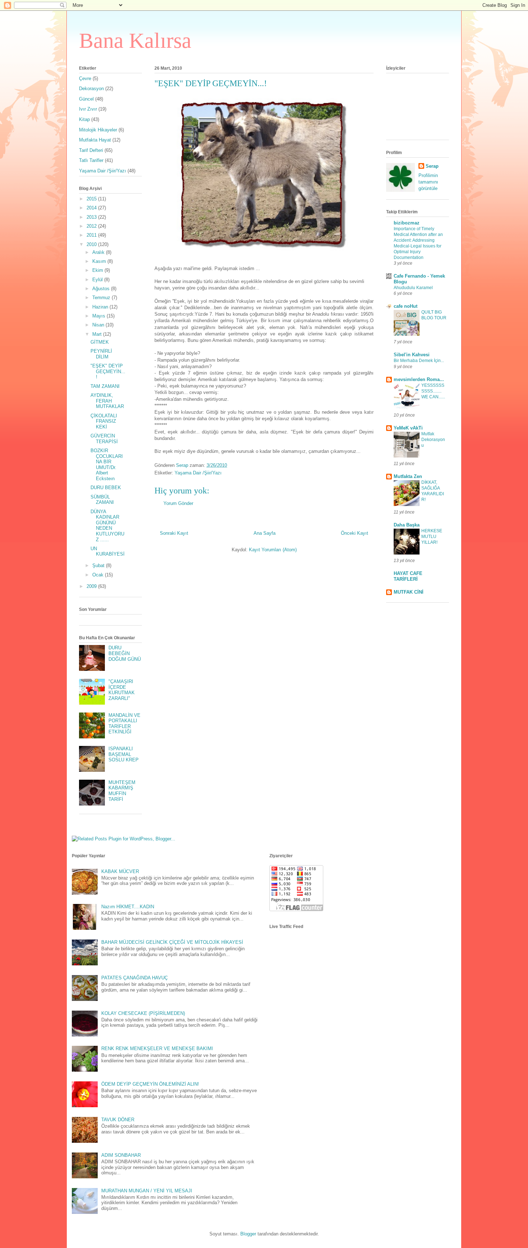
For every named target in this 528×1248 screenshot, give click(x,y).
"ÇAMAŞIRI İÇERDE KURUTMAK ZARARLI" (121, 690)
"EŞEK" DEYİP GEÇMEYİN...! (108, 371)
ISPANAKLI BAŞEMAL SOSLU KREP (123, 754)
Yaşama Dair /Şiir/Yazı (198, 472)
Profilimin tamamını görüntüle (428, 182)
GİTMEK (100, 342)
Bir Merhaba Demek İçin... (419, 360)
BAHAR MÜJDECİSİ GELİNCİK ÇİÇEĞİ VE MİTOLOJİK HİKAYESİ (172, 942)
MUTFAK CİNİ (408, 592)
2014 (92, 207)
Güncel (86, 99)
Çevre (85, 78)
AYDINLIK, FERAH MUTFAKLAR (107, 401)
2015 (92, 198)
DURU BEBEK (106, 487)
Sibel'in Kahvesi (412, 354)
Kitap (84, 119)
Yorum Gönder (178, 503)
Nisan (99, 325)
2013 (92, 217)
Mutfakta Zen (408, 476)
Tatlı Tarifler (91, 160)
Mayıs (99, 316)
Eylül (98, 279)
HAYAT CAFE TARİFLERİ (408, 576)
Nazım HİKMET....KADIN (127, 906)
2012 (92, 226)
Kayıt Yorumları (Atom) (273, 549)
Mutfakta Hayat (95, 140)
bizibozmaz (407, 223)
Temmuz (102, 297)
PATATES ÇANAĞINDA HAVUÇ (134, 977)
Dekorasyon (91, 88)
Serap (432, 166)
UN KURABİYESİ (108, 551)
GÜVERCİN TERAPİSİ (104, 438)
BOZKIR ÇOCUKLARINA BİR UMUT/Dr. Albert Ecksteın (107, 464)
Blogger (248, 1234)
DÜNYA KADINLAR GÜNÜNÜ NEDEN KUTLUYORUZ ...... (107, 525)
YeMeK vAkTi (408, 428)
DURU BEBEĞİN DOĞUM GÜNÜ (124, 653)
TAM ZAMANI (105, 386)
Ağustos (101, 288)
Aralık (99, 252)
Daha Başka (407, 525)
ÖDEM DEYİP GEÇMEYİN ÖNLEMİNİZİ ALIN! (150, 1084)
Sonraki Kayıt (174, 533)
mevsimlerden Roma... (419, 379)
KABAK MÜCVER (120, 871)
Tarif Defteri (91, 150)
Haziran (101, 307)
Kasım (99, 261)
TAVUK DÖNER (117, 1119)
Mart (97, 334)
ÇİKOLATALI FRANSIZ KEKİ (104, 421)
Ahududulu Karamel (413, 287)
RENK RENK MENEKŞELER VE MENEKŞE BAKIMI (157, 1048)
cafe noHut (405, 306)
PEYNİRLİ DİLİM (101, 353)
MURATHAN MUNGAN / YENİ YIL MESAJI (146, 1190)
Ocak (98, 574)
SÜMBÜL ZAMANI (102, 499)
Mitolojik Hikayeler (98, 130)
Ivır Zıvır (88, 109)
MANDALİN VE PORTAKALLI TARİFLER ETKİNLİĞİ (124, 724)
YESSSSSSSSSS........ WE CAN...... (433, 391)
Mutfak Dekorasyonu (433, 439)
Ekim (98, 270)
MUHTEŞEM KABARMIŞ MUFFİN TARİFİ (121, 791)
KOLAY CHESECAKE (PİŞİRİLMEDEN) (143, 1013)
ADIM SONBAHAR (121, 1155)
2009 (92, 586)
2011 (92, 235)
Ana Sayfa (264, 533)
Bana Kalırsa (135, 40)
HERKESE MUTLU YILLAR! (431, 536)
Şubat (99, 565)
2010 (92, 244)
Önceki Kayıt (354, 533)
